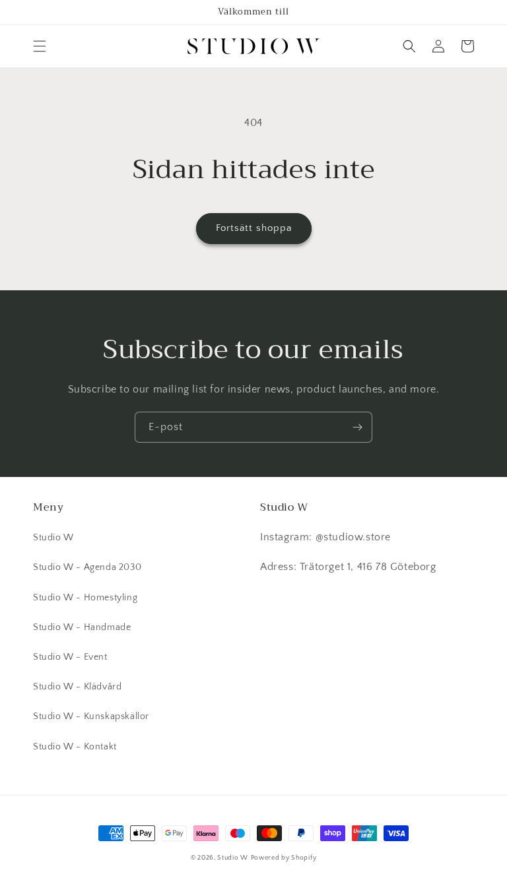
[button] (39, 46)
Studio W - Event (70, 657)
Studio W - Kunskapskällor (91, 716)
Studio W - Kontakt (75, 747)
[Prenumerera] (357, 427)
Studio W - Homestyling (85, 597)
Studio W (53, 537)
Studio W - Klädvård (77, 687)
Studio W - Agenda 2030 (87, 567)
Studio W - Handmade (82, 627)
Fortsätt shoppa (254, 228)
